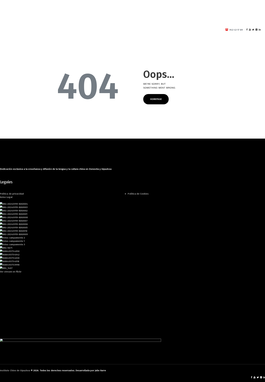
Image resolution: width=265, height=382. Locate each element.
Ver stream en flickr (10, 271)
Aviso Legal (6, 197)
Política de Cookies (138, 193)
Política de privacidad (12, 193)
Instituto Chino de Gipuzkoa (15, 370)
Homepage (156, 99)
